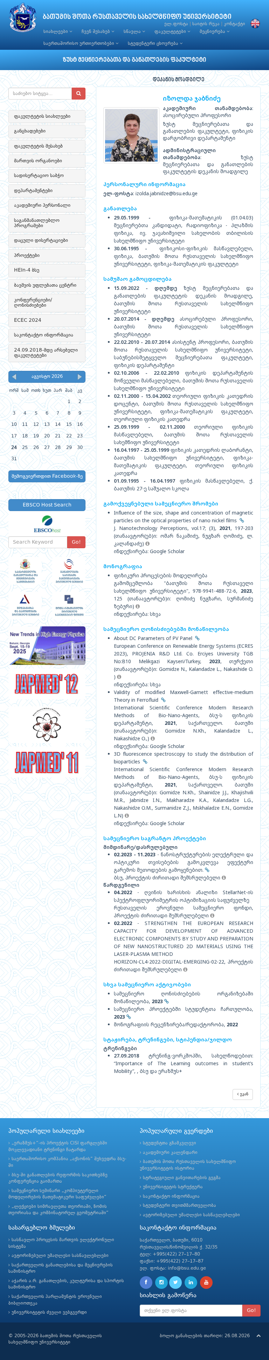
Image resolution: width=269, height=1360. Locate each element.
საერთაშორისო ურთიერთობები (79, 43)
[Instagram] (161, 1282)
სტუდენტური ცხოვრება (154, 43)
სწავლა (133, 31)
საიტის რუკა (206, 24)
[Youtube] (206, 1282)
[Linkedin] (191, 1282)
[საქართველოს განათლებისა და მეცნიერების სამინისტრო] (25, 571)
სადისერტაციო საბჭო (39, 175)
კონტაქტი (234, 24)
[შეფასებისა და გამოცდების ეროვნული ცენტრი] (25, 605)
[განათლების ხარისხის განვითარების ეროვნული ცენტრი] (68, 571)
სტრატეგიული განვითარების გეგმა (182, 1178)
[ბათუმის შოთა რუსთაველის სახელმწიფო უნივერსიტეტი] (23, 19)
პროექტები (27, 255)
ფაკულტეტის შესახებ (38, 146)
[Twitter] (175, 1282)
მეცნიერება (213, 31)
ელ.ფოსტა (176, 24)
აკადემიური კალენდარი (170, 1152)
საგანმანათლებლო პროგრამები (37, 223)
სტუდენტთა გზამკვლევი (169, 1143)
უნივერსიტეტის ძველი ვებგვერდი (49, 1312)
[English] (254, 24)
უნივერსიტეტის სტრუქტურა (173, 1187)
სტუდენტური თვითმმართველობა (179, 1205)
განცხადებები (30, 131)
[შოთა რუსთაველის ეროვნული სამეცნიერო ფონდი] (68, 605)
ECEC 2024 (27, 320)
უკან (243, 1094)
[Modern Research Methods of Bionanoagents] (46, 724)
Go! (76, 542)
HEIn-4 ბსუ (26, 270)
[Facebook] (146, 1282)
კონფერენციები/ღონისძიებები (33, 303)
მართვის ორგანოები (38, 160)
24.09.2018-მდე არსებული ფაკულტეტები (46, 353)
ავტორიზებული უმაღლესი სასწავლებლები (191, 1215)
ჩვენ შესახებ (96, 31)
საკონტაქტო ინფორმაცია (43, 335)
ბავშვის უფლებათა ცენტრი (45, 285)
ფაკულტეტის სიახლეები (42, 116)
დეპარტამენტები (33, 190)
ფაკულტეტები (170, 31)
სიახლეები (56, 31)
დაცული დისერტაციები (41, 240)
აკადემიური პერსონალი (42, 205)
